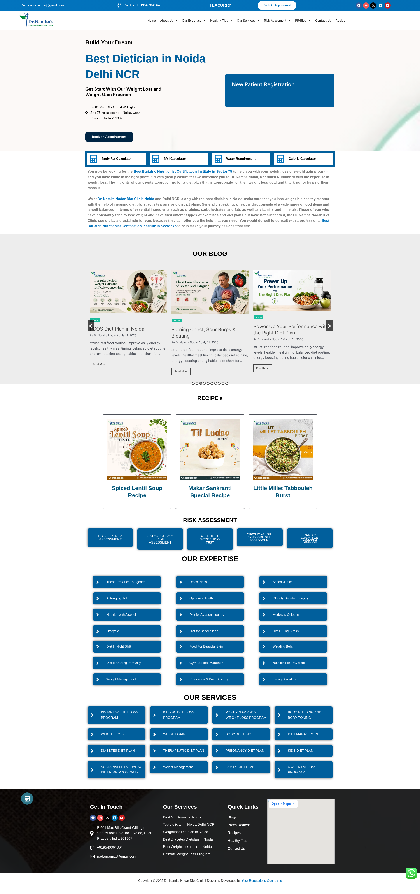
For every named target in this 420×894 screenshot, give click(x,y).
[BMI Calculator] (156, 159)
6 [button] (211, 383)
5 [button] (208, 383)
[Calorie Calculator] (280, 159)
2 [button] (197, 383)
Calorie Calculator (302, 158)
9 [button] (223, 383)
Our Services (246, 20)
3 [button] (200, 383)
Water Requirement (241, 158)
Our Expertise (191, 20)
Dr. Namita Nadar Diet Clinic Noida (126, 199)
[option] (128, 324)
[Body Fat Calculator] (93, 159)
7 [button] (215, 383)
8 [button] (219, 383)
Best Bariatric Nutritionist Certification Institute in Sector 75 (183, 171)
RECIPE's (210, 398)
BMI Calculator (174, 158)
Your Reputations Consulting (262, 880)
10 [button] (226, 383)
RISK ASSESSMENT (210, 520)
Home (151, 20)
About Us (166, 20)
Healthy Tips (219, 20)
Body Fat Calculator (117, 158)
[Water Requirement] (218, 159)
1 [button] (193, 383)
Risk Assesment (275, 20)
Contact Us (323, 20)
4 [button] (204, 383)
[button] (91, 325)
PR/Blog (300, 20)
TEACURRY (220, 5)
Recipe (340, 20)
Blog (95, 320)
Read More (99, 371)
